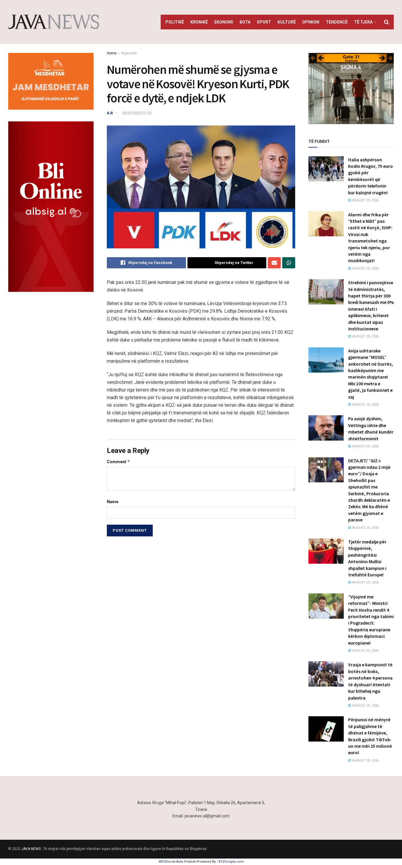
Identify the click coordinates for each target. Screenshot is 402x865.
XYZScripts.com (231, 862)
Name (112, 501)
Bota (245, 22)
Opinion (310, 22)
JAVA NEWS (31, 849)
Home (112, 53)
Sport (264, 22)
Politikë (174, 22)
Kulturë (287, 22)
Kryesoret (129, 53)
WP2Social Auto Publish (177, 862)
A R (110, 113)
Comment (118, 461)
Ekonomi (223, 22)
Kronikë (199, 22)
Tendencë (337, 22)
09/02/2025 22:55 (137, 113)
